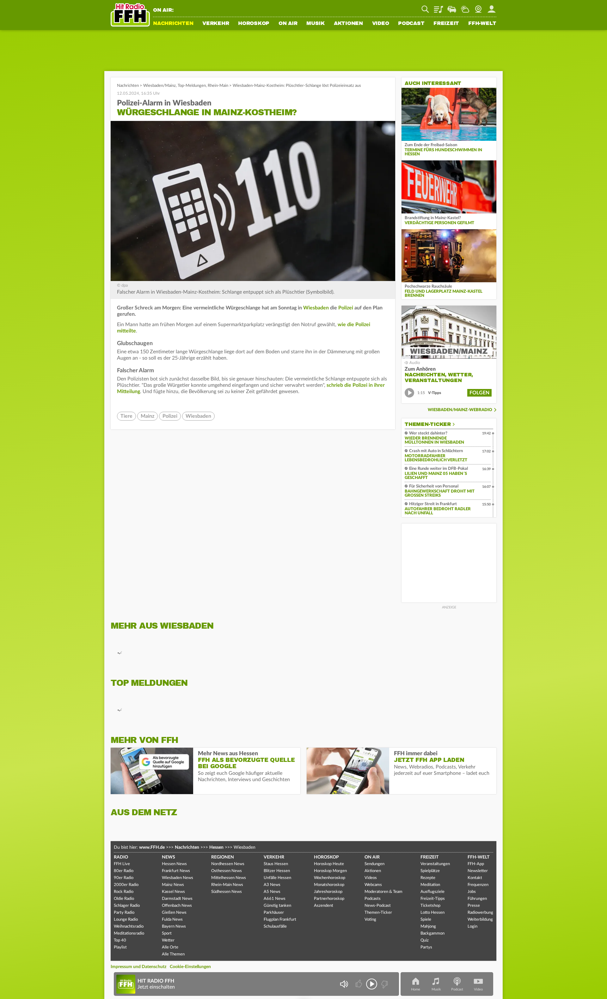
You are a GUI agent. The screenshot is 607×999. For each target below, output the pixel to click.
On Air (288, 24)
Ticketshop (430, 906)
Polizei (345, 307)
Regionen (222, 857)
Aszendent (323, 906)
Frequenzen (478, 885)
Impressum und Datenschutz (138, 967)
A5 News (272, 892)
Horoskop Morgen (330, 871)
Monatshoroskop (329, 885)
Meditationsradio (129, 933)
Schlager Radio (127, 906)
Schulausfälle (275, 926)
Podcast (411, 24)
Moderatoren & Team (383, 892)
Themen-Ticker (428, 424)
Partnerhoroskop (329, 899)
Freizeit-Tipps (432, 899)
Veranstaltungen (435, 864)
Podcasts (373, 899)
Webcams (373, 885)
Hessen (216, 847)
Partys (426, 947)
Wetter (465, 6)
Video (380, 24)
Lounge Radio (126, 920)
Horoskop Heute (329, 864)
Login (472, 926)
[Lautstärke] (343, 984)
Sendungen (374, 864)
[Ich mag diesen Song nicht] (383, 984)
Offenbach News (177, 906)
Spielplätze (430, 871)
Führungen (477, 899)
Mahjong (428, 926)
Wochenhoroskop (329, 878)
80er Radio (123, 871)
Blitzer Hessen (277, 871)
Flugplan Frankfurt (280, 920)
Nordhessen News (227, 864)
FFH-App (476, 864)
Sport (167, 933)
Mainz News (173, 885)
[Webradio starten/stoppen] (371, 984)
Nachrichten (173, 24)
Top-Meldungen (192, 86)
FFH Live (122, 864)
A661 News (274, 899)
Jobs (472, 892)
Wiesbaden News (177, 878)
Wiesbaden (316, 307)
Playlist (438, 6)
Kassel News (173, 892)
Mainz (147, 416)
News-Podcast (378, 906)
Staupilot (452, 6)
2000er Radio (126, 885)
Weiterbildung (480, 920)
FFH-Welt (482, 24)
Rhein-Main (218, 86)
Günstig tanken (277, 906)
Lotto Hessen (432, 913)
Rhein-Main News (227, 885)
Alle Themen (173, 954)
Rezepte (427, 878)
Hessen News (174, 864)
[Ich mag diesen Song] (359, 984)
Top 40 (120, 940)
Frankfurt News (176, 871)
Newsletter (478, 871)
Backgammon (432, 933)
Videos (371, 878)
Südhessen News (226, 892)
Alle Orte (170, 947)
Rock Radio (123, 892)
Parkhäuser (274, 913)
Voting (370, 920)
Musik (315, 24)
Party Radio (124, 913)
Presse (474, 906)
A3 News (272, 885)
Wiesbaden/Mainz (159, 86)
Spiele (425, 920)
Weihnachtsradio (129, 926)
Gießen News (174, 913)
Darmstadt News (177, 899)
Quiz (424, 940)
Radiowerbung (480, 913)
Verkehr (215, 24)
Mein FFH (491, 6)
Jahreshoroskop (328, 892)
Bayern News (174, 926)
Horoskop (253, 24)
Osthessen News (226, 871)
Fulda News (172, 920)
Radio (121, 857)
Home (415, 989)
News (168, 857)
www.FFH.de (152, 847)
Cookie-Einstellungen (190, 967)
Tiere (126, 416)
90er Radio (123, 878)
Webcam (478, 6)
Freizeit (446, 24)
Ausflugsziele (432, 892)
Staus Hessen (276, 864)
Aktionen (348, 24)
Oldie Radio (124, 899)
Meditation (430, 885)
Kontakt (475, 878)
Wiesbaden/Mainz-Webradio (460, 410)
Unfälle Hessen (277, 878)
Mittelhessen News (228, 878)
